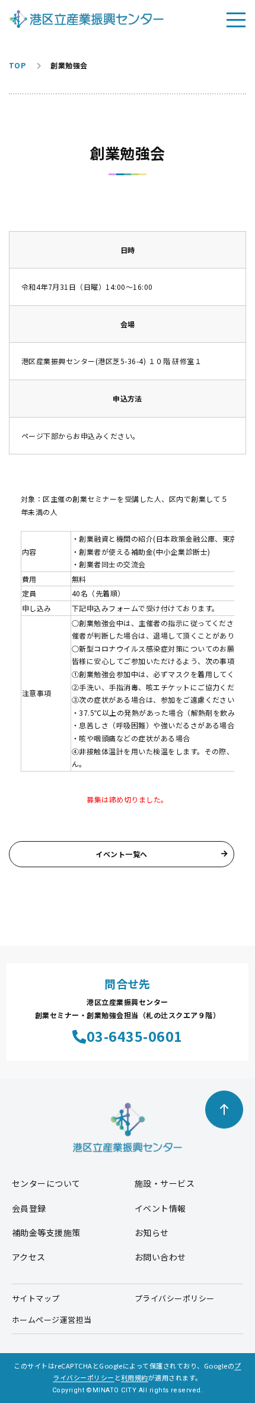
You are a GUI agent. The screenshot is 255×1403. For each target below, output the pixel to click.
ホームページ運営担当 (52, 1319)
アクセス (29, 1257)
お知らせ (152, 1232)
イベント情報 (160, 1208)
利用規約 (134, 1377)
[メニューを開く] (236, 19)
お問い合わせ (160, 1257)
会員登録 (29, 1208)
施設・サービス (165, 1183)
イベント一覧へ (121, 854)
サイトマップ (36, 1298)
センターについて (46, 1183)
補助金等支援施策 (46, 1232)
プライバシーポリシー (175, 1298)
